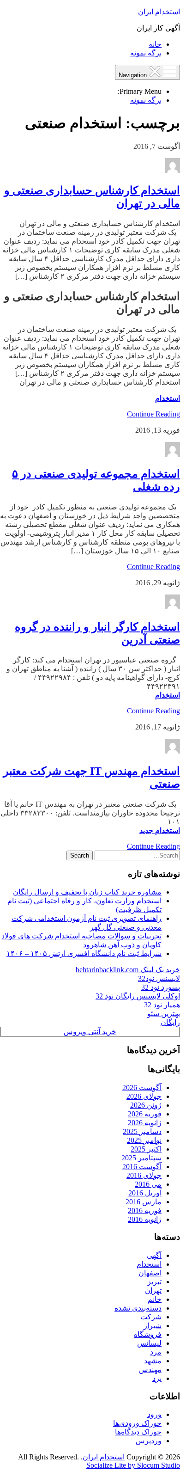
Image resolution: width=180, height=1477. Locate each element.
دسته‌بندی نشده (138, 1308)
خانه (155, 44)
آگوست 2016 (142, 1167)
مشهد (153, 1361)
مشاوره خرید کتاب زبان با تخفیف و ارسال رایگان (87, 892)
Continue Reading (153, 414)
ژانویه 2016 (145, 1219)
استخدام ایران (159, 12)
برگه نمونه (146, 53)
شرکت (151, 1317)
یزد (157, 1378)
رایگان (170, 1022)
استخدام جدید (159, 830)
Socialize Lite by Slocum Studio (133, 1465)
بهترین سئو (163, 1013)
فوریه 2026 (145, 1114)
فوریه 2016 (145, 1210)
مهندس (150, 1369)
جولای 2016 (144, 1175)
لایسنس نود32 (159, 978)
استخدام (167, 398)
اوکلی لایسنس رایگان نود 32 (138, 996)
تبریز (154, 1282)
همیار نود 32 (162, 1005)
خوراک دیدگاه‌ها (138, 1432)
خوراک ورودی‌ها (137, 1423)
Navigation (134, 75)
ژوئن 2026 (146, 1105)
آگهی (154, 1255)
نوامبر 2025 (144, 1140)
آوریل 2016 (145, 1193)
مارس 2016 (144, 1202)
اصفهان (150, 1273)
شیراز (153, 1326)
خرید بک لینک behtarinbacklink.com (128, 970)
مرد (156, 1352)
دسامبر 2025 (142, 1131)
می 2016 (148, 1184)
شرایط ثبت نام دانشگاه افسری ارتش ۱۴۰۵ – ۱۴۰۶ (84, 953)
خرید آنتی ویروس (90, 1032)
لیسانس (149, 1343)
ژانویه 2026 (145, 1123)
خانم (155, 1299)
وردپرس (149, 1441)
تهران (153, 1290)
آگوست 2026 (142, 1087)
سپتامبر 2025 (141, 1158)
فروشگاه (148, 1334)
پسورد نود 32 (160, 987)
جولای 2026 (144, 1096)
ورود (154, 1414)
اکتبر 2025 (146, 1149)
